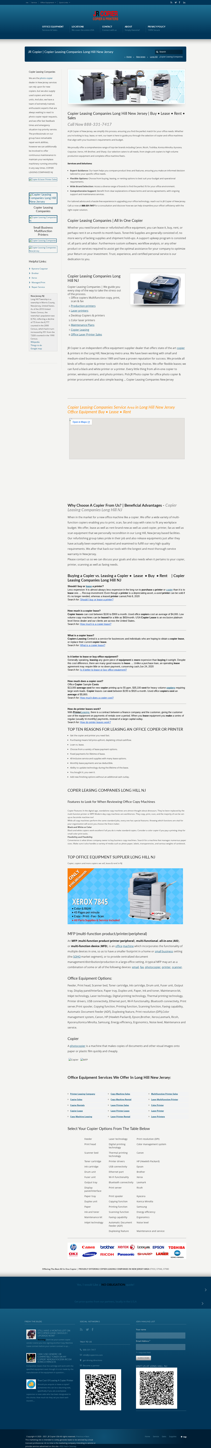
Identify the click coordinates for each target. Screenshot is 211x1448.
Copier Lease (76, 1110)
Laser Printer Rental (120, 1116)
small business (164, 951)
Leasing (85, 712)
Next (87, 1436)
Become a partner (91, 1365)
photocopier (153, 967)
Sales (164, 1436)
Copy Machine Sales (120, 1093)
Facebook (179, 2)
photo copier (46, 78)
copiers (170, 687)
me (27, 2)
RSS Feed (64, 1446)
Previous (80, 1436)
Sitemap (72, 1446)
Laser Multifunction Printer (164, 1099)
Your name (141, 1329)
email (135, 967)
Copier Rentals (77, 1105)
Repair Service (38, 287)
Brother (35, 273)
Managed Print (38, 282)
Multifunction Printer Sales (164, 1093)
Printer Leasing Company (82, 1093)
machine (128, 946)
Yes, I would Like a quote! (105, 1284)
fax (142, 967)
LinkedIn (183, 2)
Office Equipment (47, 2)
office (118, 946)
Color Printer (157, 1105)
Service (34, 2)
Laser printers (79, 310)
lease (89, 586)
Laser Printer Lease (120, 1110)
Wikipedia (35, 342)
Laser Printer (157, 1110)
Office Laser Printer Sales (86, 334)
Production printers (83, 306)
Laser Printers (158, 1116)
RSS (170, 2)
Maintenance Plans (82, 325)
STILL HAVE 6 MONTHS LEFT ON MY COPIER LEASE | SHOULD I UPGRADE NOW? (54, 1333)
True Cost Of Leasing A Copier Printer (55, 1381)
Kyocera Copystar (40, 268)
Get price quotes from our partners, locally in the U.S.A (106, 1301)
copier (181, 348)
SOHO (77, 956)
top (185, 1436)
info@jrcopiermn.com (93, 1355)
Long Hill (154, 56)
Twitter (88, 1329)
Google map (36, 348)
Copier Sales (76, 1099)
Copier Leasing (80, 330)
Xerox (34, 277)
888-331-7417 (89, 1349)
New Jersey (140, 56)
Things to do (36, 345)
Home (129, 56)
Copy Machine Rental (121, 1099)
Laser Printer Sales (120, 1105)
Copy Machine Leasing (81, 1116)
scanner (177, 967)
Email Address (143, 1340)
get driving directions (92, 1360)
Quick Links (63, 2)
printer (166, 967)
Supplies (172, 1436)
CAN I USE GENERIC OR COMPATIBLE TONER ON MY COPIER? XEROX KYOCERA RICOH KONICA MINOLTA (55, 1358)
